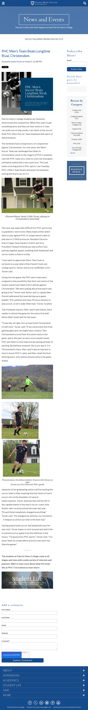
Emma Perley (16, 61)
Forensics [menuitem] (46, 39)
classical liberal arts (77, 134)
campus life (76, 111)
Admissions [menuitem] (11, 675)
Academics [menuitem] (11, 680)
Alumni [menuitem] (37, 39)
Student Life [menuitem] (12, 685)
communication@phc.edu (43, 707)
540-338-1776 (31, 707)
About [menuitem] (7, 670)
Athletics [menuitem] (57, 39)
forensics (76, 139)
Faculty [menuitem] (29, 39)
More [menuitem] (7, 695)
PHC (76, 143)
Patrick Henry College (76, 124)
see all (72, 153)
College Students (76, 117)
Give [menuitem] (6, 690)
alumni (76, 129)
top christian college (77, 149)
